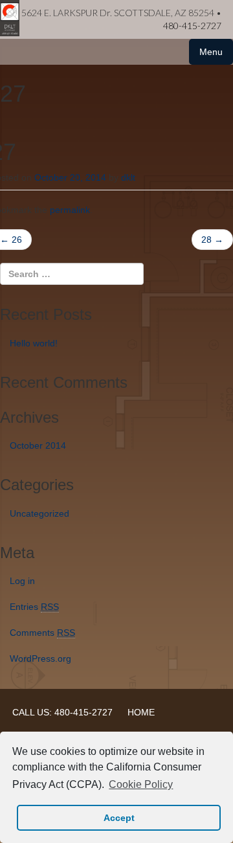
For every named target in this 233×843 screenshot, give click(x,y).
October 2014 (38, 445)
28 (212, 239)
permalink (70, 210)
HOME (141, 712)
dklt (128, 177)
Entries (34, 606)
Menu (211, 52)
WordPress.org (40, 658)
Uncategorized (39, 513)
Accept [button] (119, 818)
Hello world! (34, 343)
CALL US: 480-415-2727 (62, 712)
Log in (22, 581)
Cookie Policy (141, 784)
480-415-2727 (192, 25)
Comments (42, 632)
